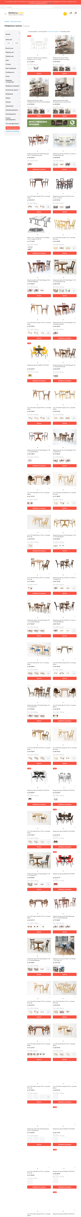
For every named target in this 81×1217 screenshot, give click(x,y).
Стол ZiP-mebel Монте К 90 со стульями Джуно (38, 493)
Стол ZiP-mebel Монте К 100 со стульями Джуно (64, 706)
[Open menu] (5, 14)
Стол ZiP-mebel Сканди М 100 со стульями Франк (39, 408)
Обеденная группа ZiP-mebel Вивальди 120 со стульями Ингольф (38, 154)
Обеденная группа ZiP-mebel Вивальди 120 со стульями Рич (38, 1129)
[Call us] (65, 14)
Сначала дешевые (32, 31)
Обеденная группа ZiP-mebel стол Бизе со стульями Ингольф (64, 154)
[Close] (19, 33)
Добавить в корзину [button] (39, 169)
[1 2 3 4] (39, 522)
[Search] (53, 7)
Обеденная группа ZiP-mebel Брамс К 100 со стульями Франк (38, 450)
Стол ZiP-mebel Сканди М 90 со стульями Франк (64, 663)
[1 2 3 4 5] (65, 45)
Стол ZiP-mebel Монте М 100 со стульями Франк (38, 748)
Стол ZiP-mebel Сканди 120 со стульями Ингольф (64, 238)
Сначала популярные (53, 31)
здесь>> (50, 3)
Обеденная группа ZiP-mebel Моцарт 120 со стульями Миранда (38, 620)
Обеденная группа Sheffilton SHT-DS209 (64, 1129)
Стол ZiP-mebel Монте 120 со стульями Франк (38, 663)
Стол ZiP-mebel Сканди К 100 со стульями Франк (39, 323)
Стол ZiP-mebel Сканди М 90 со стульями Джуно (38, 1214)
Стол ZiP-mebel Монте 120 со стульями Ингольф (64, 1002)
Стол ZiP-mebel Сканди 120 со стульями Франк (64, 408)
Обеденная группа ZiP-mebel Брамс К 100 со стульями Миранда (38, 959)
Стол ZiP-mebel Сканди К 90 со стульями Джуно (38, 1044)
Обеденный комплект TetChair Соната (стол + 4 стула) (63, 197)
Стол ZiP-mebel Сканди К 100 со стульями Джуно (39, 917)
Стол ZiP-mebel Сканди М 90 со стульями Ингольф (64, 493)
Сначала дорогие (42, 31)
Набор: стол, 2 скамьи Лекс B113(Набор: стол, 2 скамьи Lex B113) (38, 238)
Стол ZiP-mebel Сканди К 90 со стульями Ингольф (38, 1087)
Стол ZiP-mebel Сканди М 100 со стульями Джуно (65, 1087)
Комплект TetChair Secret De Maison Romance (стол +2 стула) (37, 58)
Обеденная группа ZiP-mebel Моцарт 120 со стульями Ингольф (64, 365)
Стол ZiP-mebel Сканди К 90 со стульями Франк (38, 197)
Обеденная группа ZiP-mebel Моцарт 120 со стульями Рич (38, 706)
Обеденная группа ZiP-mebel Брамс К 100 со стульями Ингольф (64, 280)
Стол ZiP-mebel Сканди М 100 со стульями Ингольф (65, 748)
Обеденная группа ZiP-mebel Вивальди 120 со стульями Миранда (63, 917)
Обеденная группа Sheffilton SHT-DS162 (64, 790)
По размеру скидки (65, 31)
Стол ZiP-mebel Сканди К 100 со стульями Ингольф (39, 1002)
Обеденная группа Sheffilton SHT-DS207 (38, 365)
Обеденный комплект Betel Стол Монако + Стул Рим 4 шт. (64, 959)
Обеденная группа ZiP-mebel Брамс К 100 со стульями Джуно (64, 535)
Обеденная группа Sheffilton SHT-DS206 (64, 831)
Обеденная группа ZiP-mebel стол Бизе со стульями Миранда (64, 620)
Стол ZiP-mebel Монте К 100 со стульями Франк (38, 832)
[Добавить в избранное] (49, 54)
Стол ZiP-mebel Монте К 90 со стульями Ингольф (38, 1172)
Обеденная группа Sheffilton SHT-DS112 (64, 1214)
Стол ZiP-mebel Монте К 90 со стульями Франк (64, 1044)
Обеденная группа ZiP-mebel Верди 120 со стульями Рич (64, 450)
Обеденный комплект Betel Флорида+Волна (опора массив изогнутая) (62, 101)
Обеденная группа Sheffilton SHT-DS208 (64, 874)
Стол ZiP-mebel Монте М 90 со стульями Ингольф (38, 578)
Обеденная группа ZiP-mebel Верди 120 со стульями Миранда (39, 280)
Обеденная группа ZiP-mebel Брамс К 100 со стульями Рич (38, 874)
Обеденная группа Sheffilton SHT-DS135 (64, 1171)
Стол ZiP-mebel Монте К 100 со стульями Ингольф (38, 535)
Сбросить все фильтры (12, 131)
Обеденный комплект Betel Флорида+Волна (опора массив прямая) (38, 101)
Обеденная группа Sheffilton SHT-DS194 (38, 790)
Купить (39, 73)
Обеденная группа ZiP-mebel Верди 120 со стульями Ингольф (64, 323)
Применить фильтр (13, 128)
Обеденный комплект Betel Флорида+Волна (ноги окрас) (61, 58)
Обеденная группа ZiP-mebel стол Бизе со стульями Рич (64, 578)
